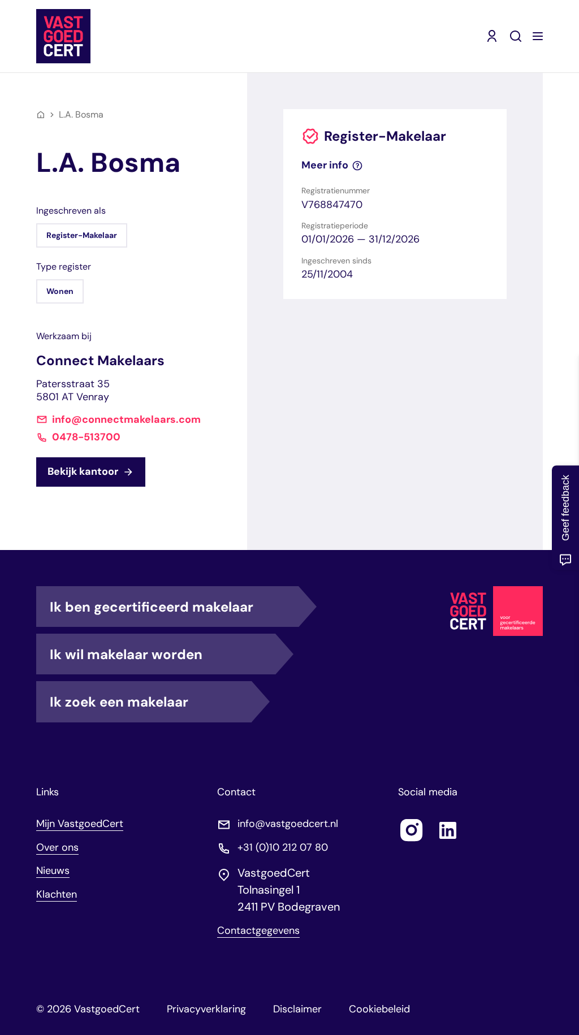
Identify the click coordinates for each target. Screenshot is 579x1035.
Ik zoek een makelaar (119, 702)
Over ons (57, 847)
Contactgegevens (258, 930)
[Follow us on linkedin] (448, 830)
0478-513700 (86, 437)
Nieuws (53, 870)
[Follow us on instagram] (411, 830)
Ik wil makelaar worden (126, 654)
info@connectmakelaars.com (126, 419)
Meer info (324, 165)
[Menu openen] (538, 36)
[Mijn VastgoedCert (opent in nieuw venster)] (492, 36)
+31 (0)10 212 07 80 (282, 847)
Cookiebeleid (379, 1009)
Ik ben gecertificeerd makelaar (151, 607)
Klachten (56, 894)
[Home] (40, 114)
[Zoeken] (515, 36)
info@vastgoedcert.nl (287, 823)
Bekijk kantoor (82, 471)
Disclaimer (297, 1009)
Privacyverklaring (206, 1009)
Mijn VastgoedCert (79, 823)
